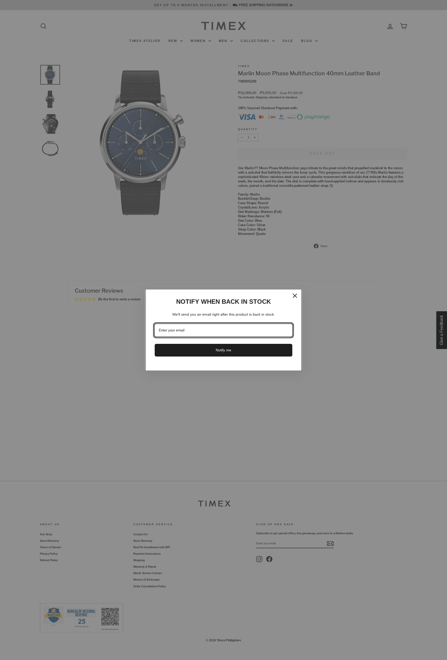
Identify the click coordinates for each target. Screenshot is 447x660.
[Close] (295, 296)
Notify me (223, 350)
